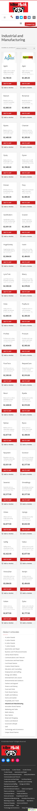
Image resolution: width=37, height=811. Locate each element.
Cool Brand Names (11, 663)
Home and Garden (11, 698)
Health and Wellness (11, 695)
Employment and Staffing (13, 672)
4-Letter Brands (10, 637)
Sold (6, 727)
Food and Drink (10, 689)
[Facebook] (17, 17)
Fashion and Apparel (11, 683)
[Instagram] (29, 17)
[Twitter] (21, 17)
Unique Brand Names (12, 732)
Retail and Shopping (11, 718)
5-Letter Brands (10, 640)
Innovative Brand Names (13, 706)
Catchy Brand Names (12, 655)
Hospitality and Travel (12, 701)
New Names (9, 715)
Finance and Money (11, 686)
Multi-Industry (9, 712)
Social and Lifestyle (11, 724)
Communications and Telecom (15, 657)
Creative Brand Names (12, 666)
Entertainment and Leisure (13, 678)
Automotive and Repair (12, 649)
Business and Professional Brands (16, 652)
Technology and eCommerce (14, 729)
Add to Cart (7, 83)
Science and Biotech (11, 721)
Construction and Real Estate (14, 660)
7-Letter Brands (10, 646)
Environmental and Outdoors (14, 680)
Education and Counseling (13, 669)
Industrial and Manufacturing (14, 703)
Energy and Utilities (11, 675)
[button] (7, 88)
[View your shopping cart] (12, 17)
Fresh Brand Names (11, 692)
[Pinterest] (25, 17)
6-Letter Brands (10, 643)
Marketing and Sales (11, 709)
